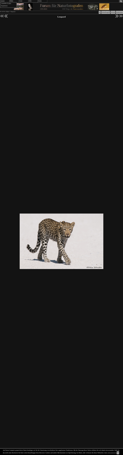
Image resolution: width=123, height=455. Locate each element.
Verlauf (113, 12)
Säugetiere (13, 11)
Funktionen (119, 12)
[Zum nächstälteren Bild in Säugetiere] (117, 16)
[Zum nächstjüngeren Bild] (2, 16)
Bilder (7, 11)
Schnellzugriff (105, 12)
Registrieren (4, 5)
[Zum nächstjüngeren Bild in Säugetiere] (6, 16)
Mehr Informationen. (110, 453)
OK (118, 453)
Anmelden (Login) (6, 3)
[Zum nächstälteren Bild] (121, 16)
